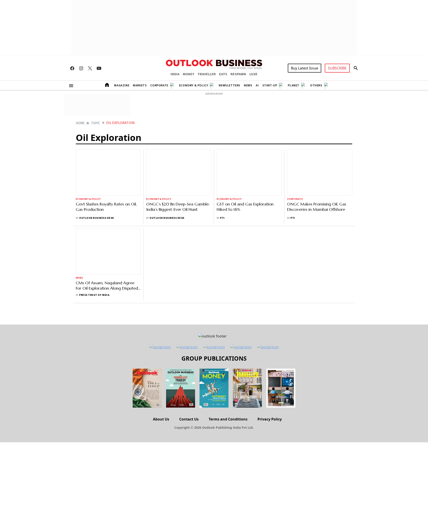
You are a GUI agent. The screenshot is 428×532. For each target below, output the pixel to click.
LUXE (253, 74)
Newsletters (229, 85)
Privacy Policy (269, 419)
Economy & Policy (193, 85)
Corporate (159, 85)
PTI (222, 218)
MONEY (188, 74)
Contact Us (189, 419)
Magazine (121, 85)
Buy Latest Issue (304, 68)
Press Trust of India (94, 295)
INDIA (175, 74)
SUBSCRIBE (337, 68)
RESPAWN (238, 74)
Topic (95, 123)
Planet (293, 85)
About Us (161, 419)
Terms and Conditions (228, 419)
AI (257, 85)
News (248, 85)
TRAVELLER (207, 74)
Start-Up (269, 85)
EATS (223, 74)
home (80, 123)
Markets (140, 85)
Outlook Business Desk (96, 218)
